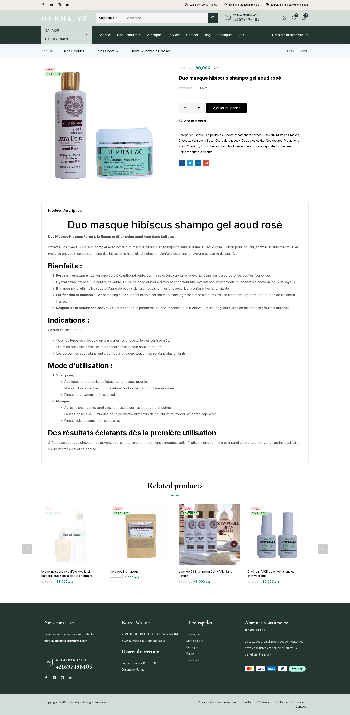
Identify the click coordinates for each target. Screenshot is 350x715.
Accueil (47, 51)
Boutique (192, 647)
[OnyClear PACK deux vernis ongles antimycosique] (278, 534)
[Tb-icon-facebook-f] (43, 4)
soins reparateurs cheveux (273, 146)
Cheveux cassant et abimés (243, 135)
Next (303, 51)
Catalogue (193, 634)
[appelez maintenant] (228, 18)
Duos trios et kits (253, 140)
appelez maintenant (245, 15)
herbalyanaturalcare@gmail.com (65, 640)
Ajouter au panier (226, 108)
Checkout (192, 660)
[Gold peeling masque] (140, 534)
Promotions (291, 140)
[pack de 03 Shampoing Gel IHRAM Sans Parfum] (209, 534)
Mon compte (194, 640)
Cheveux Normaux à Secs (196, 140)
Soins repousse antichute (195, 152)
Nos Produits (74, 51)
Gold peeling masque (124, 571)
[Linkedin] (51, 4)
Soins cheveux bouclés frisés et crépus (227, 146)
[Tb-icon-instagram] (59, 4)
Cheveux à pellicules (209, 135)
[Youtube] (67, 4)
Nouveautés (274, 140)
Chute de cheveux (227, 140)
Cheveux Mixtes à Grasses (150, 51)
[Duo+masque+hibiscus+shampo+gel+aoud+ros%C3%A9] (190, 163)
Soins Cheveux (106, 51)
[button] (109, 18)
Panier (190, 653)
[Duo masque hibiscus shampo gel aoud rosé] (182, 163)
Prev (290, 51)
